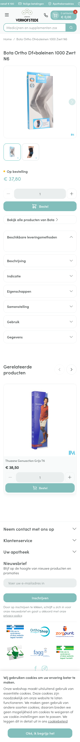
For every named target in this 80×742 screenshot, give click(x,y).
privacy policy (12, 615)
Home (7, 39)
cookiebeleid (58, 721)
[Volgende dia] (71, 369)
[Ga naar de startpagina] (27, 15)
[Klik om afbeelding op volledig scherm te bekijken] (40, 102)
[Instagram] (44, 668)
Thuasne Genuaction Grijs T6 (25, 460)
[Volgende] (72, 101)
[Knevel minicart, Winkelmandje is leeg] (55, 15)
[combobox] (34, 27)
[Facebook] (35, 668)
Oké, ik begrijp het (40, 733)
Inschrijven (40, 597)
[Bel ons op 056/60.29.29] (46, 15)
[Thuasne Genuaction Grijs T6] (40, 420)
